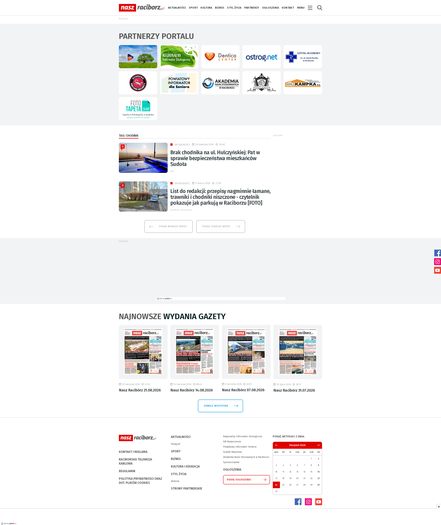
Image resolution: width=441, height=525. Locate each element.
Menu (300, 7)
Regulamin (127, 471)
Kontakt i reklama (133, 452)
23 (318, 478)
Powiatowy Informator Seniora (239, 446)
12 (290, 472)
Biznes (219, 7)
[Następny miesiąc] (276, 445)
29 (311, 485)
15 (311, 472)
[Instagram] (308, 501)
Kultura (206, 7)
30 (318, 485)
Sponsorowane (231, 462)
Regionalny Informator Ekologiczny (242, 436)
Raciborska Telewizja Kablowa (135, 461)
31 (276, 491)
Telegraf (175, 444)
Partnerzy (251, 7)
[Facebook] (298, 501)
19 (290, 478)
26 (290, 485)
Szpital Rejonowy (232, 451)
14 (304, 472)
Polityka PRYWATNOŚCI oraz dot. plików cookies (140, 481)
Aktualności (177, 7)
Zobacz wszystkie (216, 405)
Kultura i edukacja (185, 466)
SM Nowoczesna (232, 441)
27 (297, 485)
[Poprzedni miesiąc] (318, 445)
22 (311, 478)
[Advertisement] (220, 271)
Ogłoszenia (270, 7)
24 (276, 485)
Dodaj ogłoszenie (239, 479)
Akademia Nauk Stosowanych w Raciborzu (246, 457)
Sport (193, 7)
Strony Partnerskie (186, 488)
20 (297, 478)
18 (283, 478)
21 (304, 478)
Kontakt (288, 7)
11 (283, 472)
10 (276, 472)
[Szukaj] (319, 7)
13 (297, 472)
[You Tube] (318, 501)
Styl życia (234, 7)
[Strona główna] (142, 8)
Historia (175, 481)
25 (283, 485)
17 (276, 478)
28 (304, 485)
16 (318, 472)
